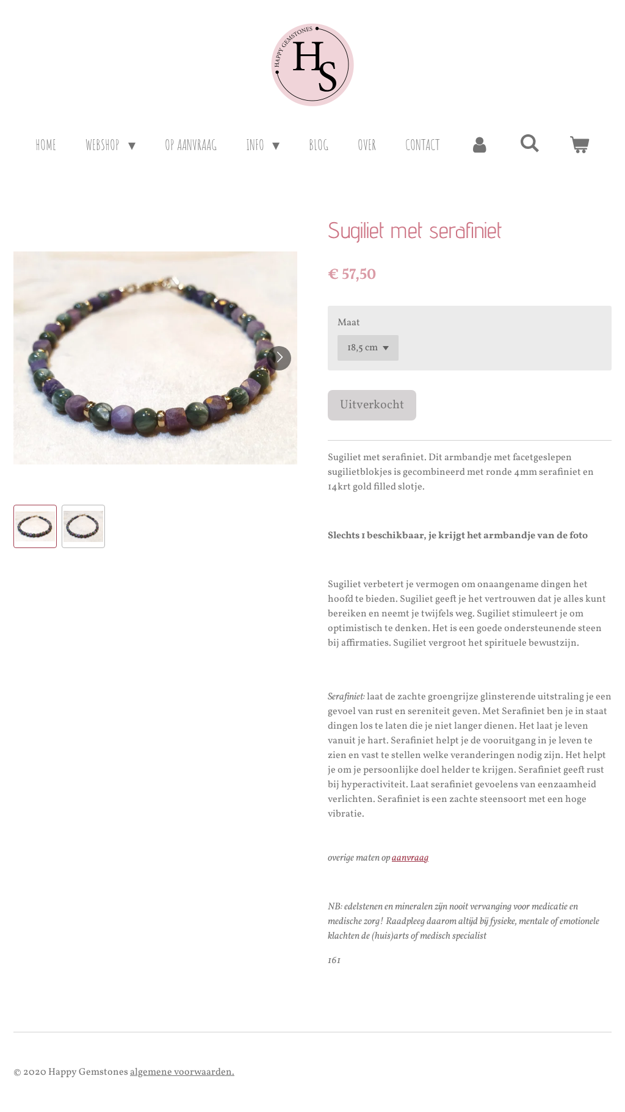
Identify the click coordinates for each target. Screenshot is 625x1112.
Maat (349, 323)
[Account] (480, 144)
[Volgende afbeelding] (279, 358)
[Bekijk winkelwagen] (579, 144)
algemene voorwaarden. (182, 1072)
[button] (35, 526)
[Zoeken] (530, 142)
